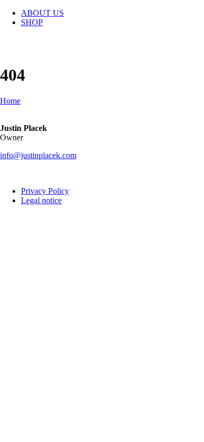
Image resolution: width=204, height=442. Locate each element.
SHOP (32, 22)
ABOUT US (42, 12)
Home (10, 100)
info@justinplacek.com (38, 155)
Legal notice (41, 200)
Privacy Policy (45, 190)
